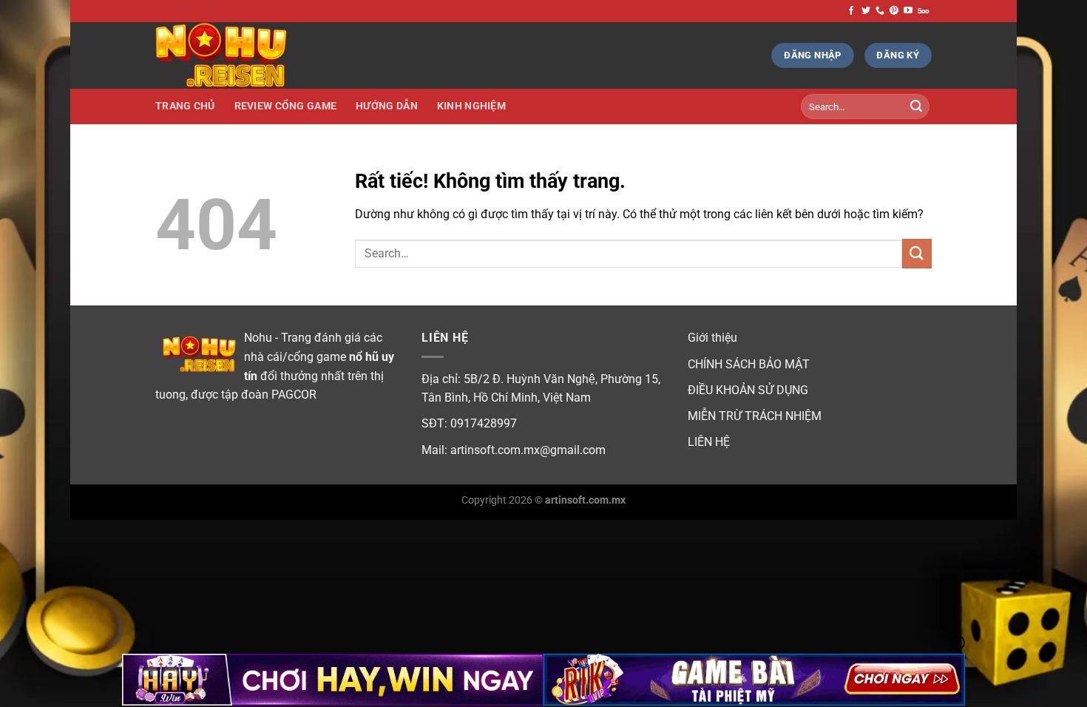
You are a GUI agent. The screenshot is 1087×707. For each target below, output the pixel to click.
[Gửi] (916, 106)
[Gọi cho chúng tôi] (880, 11)
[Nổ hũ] (229, 55)
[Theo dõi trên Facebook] (851, 11)
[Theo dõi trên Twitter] (865, 11)
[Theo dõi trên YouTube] (908, 11)
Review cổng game (285, 106)
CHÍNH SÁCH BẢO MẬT (749, 364)
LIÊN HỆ (709, 442)
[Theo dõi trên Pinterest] (894, 11)
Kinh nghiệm (471, 106)
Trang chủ (185, 106)
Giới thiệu (712, 338)
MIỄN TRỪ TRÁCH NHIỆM (755, 416)
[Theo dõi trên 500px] (923, 11)
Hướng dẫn (387, 106)
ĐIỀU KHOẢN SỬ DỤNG (748, 390)
